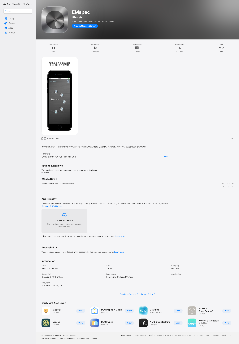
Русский (159, 335)
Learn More (120, 236)
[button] (18, 18)
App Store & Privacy (67, 338)
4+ (172, 277)
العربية (151, 335)
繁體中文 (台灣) (227, 335)
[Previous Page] (39, 316)
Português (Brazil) (202, 335)
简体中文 (168, 335)
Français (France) (180, 335)
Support (94, 338)
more (166, 156)
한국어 (191, 335)
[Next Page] (236, 316)
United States (126, 335)
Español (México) (140, 335)
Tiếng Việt (215, 335)
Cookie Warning (83, 338)
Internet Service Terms (49, 338)
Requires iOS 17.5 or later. (52, 277)
